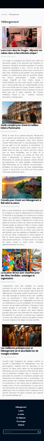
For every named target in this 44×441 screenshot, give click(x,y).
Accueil (4, 14)
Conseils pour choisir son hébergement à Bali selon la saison (21, 201)
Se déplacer (21, 418)
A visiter (21, 414)
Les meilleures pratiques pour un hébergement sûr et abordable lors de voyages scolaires (19, 350)
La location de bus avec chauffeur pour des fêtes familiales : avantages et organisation (20, 275)
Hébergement (21, 407)
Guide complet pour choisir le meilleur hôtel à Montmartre (19, 126)
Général (21, 425)
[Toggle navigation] (4, 4)
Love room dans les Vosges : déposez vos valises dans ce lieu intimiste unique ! (21, 51)
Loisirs (21, 411)
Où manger (20, 421)
